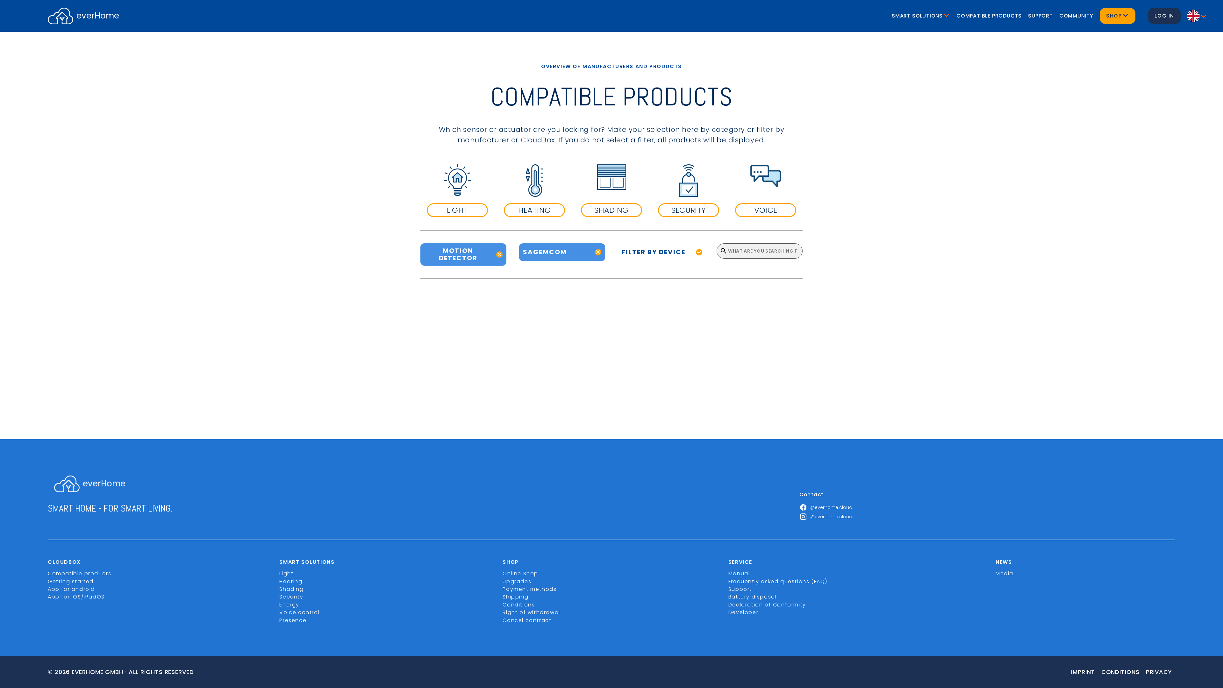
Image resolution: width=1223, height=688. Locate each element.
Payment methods (529, 589)
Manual (739, 573)
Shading (291, 589)
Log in (1164, 15)
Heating (290, 581)
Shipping (515, 596)
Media (1004, 573)
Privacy (1159, 672)
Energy (289, 604)
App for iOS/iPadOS (76, 596)
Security (291, 596)
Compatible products (989, 15)
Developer (743, 612)
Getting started (71, 581)
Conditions (519, 604)
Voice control (299, 612)
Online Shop (520, 573)
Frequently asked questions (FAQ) (777, 581)
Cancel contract (527, 620)
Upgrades (517, 581)
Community (1076, 15)
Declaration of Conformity (767, 604)
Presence (292, 620)
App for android (71, 589)
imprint (1083, 672)
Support (1040, 15)
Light (286, 573)
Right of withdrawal (531, 612)
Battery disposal (752, 596)
